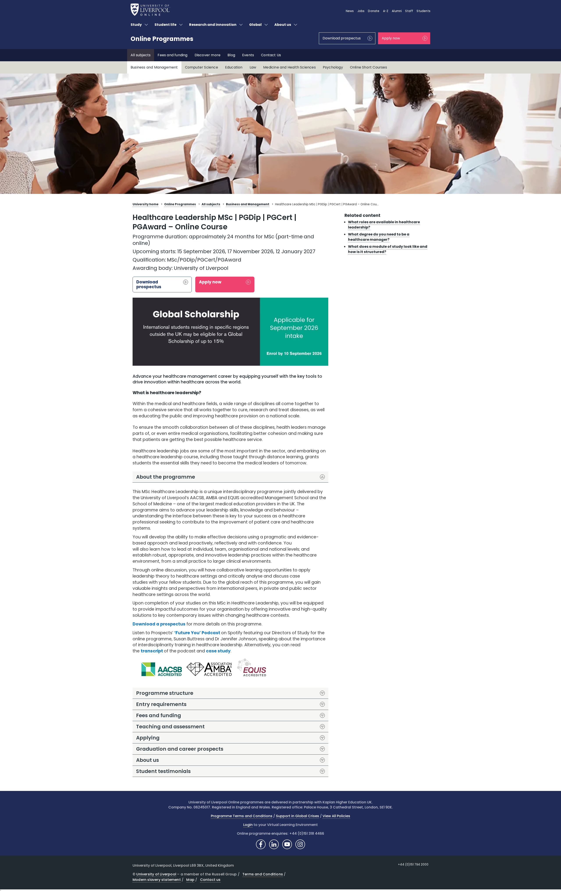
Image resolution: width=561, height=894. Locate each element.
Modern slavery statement (157, 879)
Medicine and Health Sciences (289, 67)
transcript (152, 651)
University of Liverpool (156, 874)
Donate (373, 11)
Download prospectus (342, 38)
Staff (409, 11)
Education (234, 67)
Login (248, 824)
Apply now (391, 38)
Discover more (208, 55)
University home (145, 204)
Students (423, 11)
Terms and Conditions (262, 874)
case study (218, 651)
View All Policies (336, 815)
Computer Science (201, 67)
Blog (231, 55)
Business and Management (154, 67)
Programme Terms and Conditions (241, 815)
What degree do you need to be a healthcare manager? (378, 237)
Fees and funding (172, 55)
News (350, 11)
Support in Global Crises (297, 815)
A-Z (386, 11)
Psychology (333, 67)
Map (190, 879)
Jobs (361, 11)
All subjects (141, 55)
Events (248, 55)
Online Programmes (162, 39)
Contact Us (271, 55)
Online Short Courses (368, 67)
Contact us (210, 879)
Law (253, 67)
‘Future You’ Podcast (197, 633)
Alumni (397, 11)
